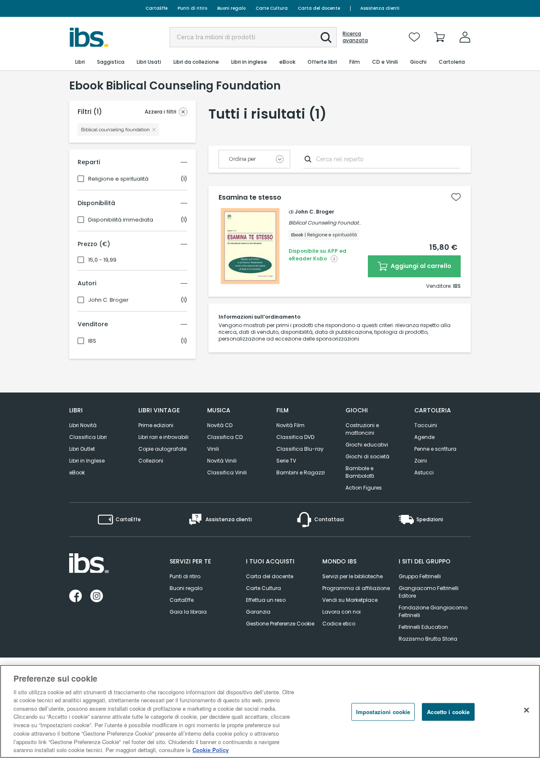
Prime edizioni (155, 425)
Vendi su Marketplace (350, 600)
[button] (326, 37)
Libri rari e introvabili (163, 437)
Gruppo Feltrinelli (420, 576)
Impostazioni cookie (383, 712)
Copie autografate (162, 448)
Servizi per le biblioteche (352, 576)
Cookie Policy (210, 749)
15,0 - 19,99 (102, 260)
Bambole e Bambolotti (360, 472)
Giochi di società (367, 456)
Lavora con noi (341, 611)
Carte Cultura (272, 8)
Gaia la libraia (188, 611)
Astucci (424, 472)
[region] (270, 711)
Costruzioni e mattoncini (362, 429)
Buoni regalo (231, 8)
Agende (424, 437)
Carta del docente (319, 8)
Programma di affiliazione (356, 588)
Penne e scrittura (435, 448)
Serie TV (286, 460)
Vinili (213, 448)
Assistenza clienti (380, 8)
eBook (77, 472)
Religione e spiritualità (118, 179)
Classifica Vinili (227, 472)
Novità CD (219, 425)
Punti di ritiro (192, 8)
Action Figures (364, 487)
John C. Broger (108, 300)
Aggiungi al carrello (420, 266)
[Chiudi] (526, 710)
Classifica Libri (88, 437)
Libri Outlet (82, 448)
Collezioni (150, 460)
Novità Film (290, 425)
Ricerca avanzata (355, 37)
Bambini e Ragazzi (300, 472)
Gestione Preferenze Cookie (280, 623)
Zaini (420, 460)
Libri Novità (83, 425)
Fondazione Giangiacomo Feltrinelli (433, 611)
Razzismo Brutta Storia (428, 638)
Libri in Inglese (87, 460)
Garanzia (258, 611)
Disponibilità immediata (120, 220)
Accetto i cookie (448, 712)
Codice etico (338, 623)
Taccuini (425, 425)
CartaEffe (156, 8)
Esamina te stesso (250, 197)
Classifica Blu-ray (300, 448)
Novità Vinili (222, 460)
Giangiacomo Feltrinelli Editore (429, 592)
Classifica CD (225, 437)
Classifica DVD (295, 437)
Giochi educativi (367, 444)
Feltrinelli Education (423, 627)
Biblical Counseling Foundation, (328, 222)
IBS (92, 341)
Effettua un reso (266, 600)
